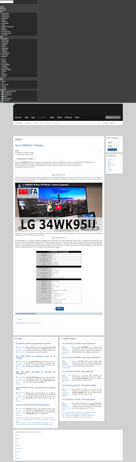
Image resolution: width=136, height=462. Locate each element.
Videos (2, 102)
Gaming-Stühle (5, 23)
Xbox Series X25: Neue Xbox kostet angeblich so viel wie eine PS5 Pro (35, 418)
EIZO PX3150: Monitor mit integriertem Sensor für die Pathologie (35, 357)
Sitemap (39, 432)
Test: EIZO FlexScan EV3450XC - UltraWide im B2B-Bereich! (78, 415)
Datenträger (4, 45)
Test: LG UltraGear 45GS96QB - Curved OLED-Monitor (76, 417)
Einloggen (105, 123)
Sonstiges (4, 71)
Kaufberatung (5, 55)
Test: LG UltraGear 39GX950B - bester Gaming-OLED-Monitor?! (81, 357)
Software (4, 76)
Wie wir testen (5, 84)
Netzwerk (4, 61)
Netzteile (4, 60)
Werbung (4, 86)
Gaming (3, 25)
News (1, 12)
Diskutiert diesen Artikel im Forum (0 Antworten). (28, 323)
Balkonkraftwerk (5, 17)
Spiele (3, 73)
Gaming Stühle (5, 48)
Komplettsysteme (6, 53)
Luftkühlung (4, 66)
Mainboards (4, 30)
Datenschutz (18, 448)
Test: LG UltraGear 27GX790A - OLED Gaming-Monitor (78, 399)
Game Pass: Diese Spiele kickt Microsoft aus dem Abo (32, 405)
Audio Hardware (5, 13)
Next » (59, 309)
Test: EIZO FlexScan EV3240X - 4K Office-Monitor (75, 414)
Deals (1, 36)
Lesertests (4, 88)
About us (4, 81)
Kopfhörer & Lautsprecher (8, 27)
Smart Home (4, 35)
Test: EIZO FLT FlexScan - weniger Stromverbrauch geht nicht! (79, 412)
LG (28, 240)
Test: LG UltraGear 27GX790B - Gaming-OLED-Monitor (79, 343)
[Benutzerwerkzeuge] (99, 151)
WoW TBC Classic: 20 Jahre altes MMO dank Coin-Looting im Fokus (34, 422)
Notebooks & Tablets (6, 70)
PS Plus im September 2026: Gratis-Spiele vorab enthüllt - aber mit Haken (35, 420)
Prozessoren (4, 63)
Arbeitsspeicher (5, 15)
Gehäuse (4, 20)
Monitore (4, 28)
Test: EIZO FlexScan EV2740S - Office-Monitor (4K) (77, 371)
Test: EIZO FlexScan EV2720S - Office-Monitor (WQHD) (79, 385)
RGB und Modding (6, 65)
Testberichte (3, 38)
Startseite (3, 10)
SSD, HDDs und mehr (6, 33)
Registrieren (112, 123)
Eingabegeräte (5, 18)
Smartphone (4, 51)
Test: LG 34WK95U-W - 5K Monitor (29, 145)
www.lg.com (54, 261)
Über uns (17, 435)
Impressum (18, 445)
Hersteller (3, 89)
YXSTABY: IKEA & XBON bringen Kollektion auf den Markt (33, 343)
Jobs (3, 83)
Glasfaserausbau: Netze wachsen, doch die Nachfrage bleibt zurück (34, 424)
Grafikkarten (4, 22)
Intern (1, 79)
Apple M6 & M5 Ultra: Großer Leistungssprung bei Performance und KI (35, 388)
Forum (1, 78)
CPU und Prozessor (6, 31)
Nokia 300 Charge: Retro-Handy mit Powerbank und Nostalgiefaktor (35, 373)
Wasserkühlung (5, 68)
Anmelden (19, 319)
